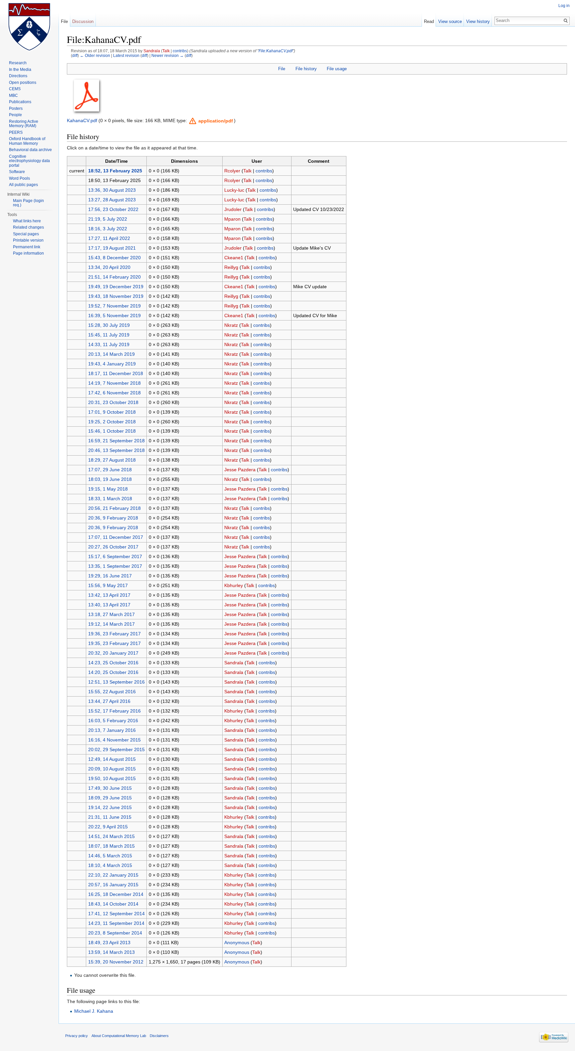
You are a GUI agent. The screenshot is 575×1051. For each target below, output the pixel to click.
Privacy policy (76, 1036)
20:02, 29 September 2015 (116, 749)
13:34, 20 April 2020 (109, 267)
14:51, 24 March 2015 (111, 836)
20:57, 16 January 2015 (113, 884)
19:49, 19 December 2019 (115, 286)
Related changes (28, 227)
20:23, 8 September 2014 (115, 933)
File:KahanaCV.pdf (275, 51)
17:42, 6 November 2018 (114, 392)
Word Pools (19, 178)
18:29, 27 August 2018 (112, 460)
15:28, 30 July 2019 (109, 325)
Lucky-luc (234, 190)
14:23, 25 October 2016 (113, 662)
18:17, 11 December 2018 (115, 373)
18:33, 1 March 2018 (110, 498)
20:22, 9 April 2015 (108, 826)
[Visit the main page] (29, 26)
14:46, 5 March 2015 (110, 855)
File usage (337, 68)
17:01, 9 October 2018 (112, 412)
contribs (180, 51)
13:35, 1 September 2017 (115, 566)
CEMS (15, 89)
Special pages (26, 234)
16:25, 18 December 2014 (115, 894)
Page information (28, 253)
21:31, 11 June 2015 (109, 817)
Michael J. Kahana (93, 1011)
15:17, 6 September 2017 (115, 556)
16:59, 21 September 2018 (116, 440)
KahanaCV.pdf (82, 120)
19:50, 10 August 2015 (112, 778)
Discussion (83, 21)
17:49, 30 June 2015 (110, 788)
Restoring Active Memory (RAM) (23, 123)
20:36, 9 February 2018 (113, 518)
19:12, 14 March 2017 (111, 624)
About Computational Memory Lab (119, 1036)
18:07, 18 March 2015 (111, 846)
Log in (564, 5)
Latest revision (126, 55)
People (15, 114)
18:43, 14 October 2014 (113, 904)
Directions (18, 76)
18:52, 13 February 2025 (115, 170)
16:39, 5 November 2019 (114, 315)
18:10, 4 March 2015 (110, 865)
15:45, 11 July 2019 (108, 334)
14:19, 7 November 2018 (114, 383)
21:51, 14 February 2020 (114, 277)
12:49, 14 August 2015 (112, 759)
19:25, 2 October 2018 (112, 421)
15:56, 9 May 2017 (108, 585)
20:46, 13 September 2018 (116, 450)
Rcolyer (232, 170)
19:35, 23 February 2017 (114, 643)
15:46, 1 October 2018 (112, 431)
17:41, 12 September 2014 (116, 913)
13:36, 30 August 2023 (112, 190)
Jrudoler (233, 209)
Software (17, 171)
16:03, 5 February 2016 (113, 720)
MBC (13, 95)
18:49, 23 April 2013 (109, 942)
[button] (211, 120)
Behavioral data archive (30, 149)
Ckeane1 (233, 257)
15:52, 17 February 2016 (114, 711)
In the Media (20, 69)
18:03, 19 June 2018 (110, 479)
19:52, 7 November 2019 (114, 306)
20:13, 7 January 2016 (112, 730)
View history (478, 21)
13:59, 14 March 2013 (111, 952)
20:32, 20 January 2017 (113, 653)
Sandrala (151, 51)
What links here (27, 221)
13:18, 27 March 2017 (111, 614)
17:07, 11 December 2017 (115, 537)
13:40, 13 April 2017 (109, 604)
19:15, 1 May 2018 (108, 489)
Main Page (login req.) (28, 203)
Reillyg (231, 267)
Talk (166, 51)
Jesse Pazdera (240, 469)
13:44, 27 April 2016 (109, 701)
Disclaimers (159, 1036)
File (281, 68)
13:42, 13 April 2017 (109, 595)
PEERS (16, 132)
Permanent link (26, 247)
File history (306, 68)
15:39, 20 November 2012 (115, 961)
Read (429, 21)
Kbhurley (233, 585)
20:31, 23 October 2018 (113, 402)
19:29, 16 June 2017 (110, 575)
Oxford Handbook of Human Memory (27, 141)
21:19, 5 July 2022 (107, 219)
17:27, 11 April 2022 (109, 238)
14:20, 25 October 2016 (113, 672)
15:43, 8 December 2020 (114, 257)
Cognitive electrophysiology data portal (29, 161)
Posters (16, 108)
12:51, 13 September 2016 (116, 682)
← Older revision (95, 55)
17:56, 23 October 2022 (113, 209)
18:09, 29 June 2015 (110, 797)
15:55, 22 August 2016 (112, 691)
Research (18, 63)
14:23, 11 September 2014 (116, 923)
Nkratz (231, 325)
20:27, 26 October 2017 (113, 546)
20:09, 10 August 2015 (112, 768)
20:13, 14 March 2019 (111, 354)
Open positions (22, 82)
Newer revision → (167, 55)
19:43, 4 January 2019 (112, 363)
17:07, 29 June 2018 (110, 469)
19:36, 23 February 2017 (114, 633)
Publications (20, 102)
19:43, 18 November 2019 (115, 296)
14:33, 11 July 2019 (108, 344)
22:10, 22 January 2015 (113, 875)
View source (450, 21)
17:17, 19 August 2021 (112, 248)
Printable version (28, 240)
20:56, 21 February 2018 (114, 508)
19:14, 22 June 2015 (110, 807)
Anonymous (236, 942)
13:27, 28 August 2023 (112, 199)
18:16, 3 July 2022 (107, 228)
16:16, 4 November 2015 (114, 739)
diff (75, 55)
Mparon (232, 219)
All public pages (23, 184)
